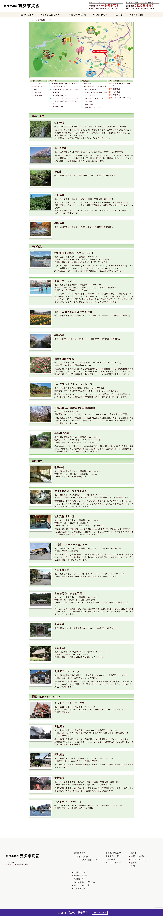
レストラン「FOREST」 (122, 98)
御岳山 (36, 89)
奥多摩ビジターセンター (94, 107)
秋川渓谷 (37, 92)
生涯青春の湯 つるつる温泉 (95, 86)
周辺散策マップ (80, 879)
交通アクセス (79, 872)
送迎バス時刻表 (80, 876)
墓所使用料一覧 (112, 856)
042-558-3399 (144, 5)
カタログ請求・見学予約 (84, 882)
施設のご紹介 (82, 857)
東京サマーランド (58, 86)
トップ (32, 20)
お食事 (134, 853)
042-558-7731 (110, 5)
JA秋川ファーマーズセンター (96, 92)
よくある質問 (79, 888)
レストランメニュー (139, 859)
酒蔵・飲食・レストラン (120, 81)
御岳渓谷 (38, 95)
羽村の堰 (56, 92)
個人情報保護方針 (81, 885)
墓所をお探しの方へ (114, 853)
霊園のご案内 (79, 853)
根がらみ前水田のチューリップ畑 (65, 89)
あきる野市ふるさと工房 (94, 98)
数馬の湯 (87, 83)
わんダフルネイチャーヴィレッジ (65, 98)
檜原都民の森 (58, 107)
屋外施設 (53, 81)
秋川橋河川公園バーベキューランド (65, 83)
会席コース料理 (137, 856)
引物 (133, 866)
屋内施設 (85, 81)
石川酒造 (116, 92)
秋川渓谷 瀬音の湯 (91, 89)
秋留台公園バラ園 (59, 95)
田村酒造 (116, 89)
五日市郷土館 (90, 95)
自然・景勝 (36, 81)
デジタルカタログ (113, 863)
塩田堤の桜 (38, 86)
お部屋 (134, 863)
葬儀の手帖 (110, 859)
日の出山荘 (89, 104)
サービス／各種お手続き (87, 860)
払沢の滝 (37, 83)
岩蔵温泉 (88, 101)
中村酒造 (116, 95)
